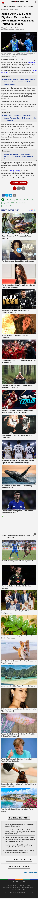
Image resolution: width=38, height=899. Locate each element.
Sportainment (29, 6)
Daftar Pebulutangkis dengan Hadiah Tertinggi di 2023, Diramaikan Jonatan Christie (19, 851)
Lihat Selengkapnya (30, 872)
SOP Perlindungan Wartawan (25, 887)
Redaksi (22, 885)
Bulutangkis (19, 200)
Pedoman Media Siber (8, 887)
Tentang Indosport (11, 885)
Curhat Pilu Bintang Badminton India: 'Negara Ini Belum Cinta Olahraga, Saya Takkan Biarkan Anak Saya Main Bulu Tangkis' (20, 839)
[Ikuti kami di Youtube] (24, 881)
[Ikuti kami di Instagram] (20, 881)
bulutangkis (32, 62)
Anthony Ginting (14, 171)
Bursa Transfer (9, 6)
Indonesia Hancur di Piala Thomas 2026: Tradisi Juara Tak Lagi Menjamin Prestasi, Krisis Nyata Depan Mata (20, 831)
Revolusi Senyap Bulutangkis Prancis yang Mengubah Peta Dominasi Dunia (18, 846)
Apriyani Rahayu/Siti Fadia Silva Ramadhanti (13, 203)
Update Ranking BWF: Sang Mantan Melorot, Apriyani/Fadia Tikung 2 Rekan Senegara (18, 156)
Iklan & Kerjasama (15, 889)
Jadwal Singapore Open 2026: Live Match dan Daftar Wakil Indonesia (19, 825)
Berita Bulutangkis (28, 200)
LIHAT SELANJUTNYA (19, 183)
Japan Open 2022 (6, 206)
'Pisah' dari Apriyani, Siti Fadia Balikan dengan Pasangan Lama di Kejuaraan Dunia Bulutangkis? (20, 118)
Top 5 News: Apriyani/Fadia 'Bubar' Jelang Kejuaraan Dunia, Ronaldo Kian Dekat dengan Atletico (19, 82)
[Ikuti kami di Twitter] (16, 881)
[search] (35, 2)
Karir (28, 885)
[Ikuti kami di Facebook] (13, 881)
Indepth (19, 6)
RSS (24, 889)
